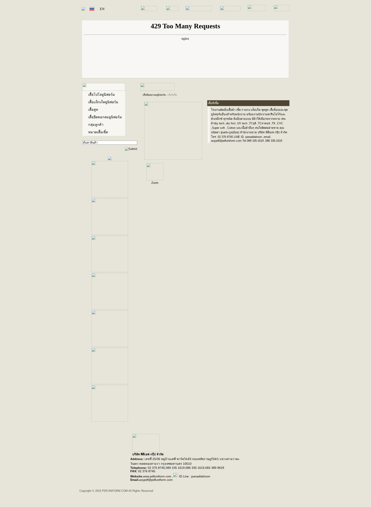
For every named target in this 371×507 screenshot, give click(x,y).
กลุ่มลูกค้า (95, 124)
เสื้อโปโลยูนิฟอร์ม (101, 94)
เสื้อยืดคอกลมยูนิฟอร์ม (105, 117)
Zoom (154, 182)
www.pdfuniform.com (157, 476)
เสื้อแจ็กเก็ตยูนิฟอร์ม (103, 102)
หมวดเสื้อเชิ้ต (98, 132)
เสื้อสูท (93, 109)
